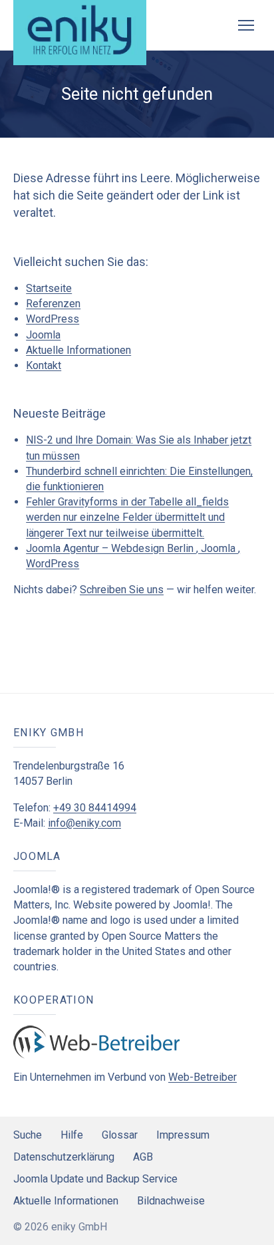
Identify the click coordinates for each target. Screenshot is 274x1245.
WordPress (52, 319)
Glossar (120, 1135)
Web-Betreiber (202, 1077)
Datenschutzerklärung (63, 1157)
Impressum (182, 1135)
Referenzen (53, 303)
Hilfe (72, 1135)
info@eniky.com (84, 823)
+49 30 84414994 (94, 807)
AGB (143, 1157)
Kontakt (43, 365)
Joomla (43, 335)
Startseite (49, 288)
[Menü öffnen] (246, 25)
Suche (27, 1135)
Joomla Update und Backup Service (95, 1179)
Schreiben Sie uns (122, 589)
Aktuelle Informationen (78, 350)
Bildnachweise (171, 1200)
